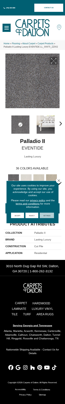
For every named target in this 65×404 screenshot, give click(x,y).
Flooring (16, 43)
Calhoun (23, 334)
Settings (46, 215)
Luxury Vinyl (42, 308)
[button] (48, 8)
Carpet (21, 303)
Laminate (19, 308)
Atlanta (8, 331)
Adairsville (11, 334)
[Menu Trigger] (7, 28)
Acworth (28, 331)
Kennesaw (40, 331)
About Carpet (28, 43)
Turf (27, 314)
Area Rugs (45, 314)
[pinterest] (40, 368)
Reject (32, 215)
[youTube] (47, 368)
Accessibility (20, 389)
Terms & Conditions (41, 390)
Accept (17, 215)
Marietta (18, 331)
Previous (5, 123)
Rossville (28, 338)
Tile (15, 314)
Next (59, 123)
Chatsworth (35, 334)
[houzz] (32, 368)
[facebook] (11, 368)
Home (7, 43)
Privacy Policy (25, 395)
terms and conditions (28, 203)
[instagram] (25, 368)
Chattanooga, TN (48, 338)
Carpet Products (45, 43)
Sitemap (42, 395)
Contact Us (49, 349)
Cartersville (54, 331)
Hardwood (41, 303)
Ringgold (16, 338)
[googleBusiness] (18, 368)
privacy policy (37, 200)
